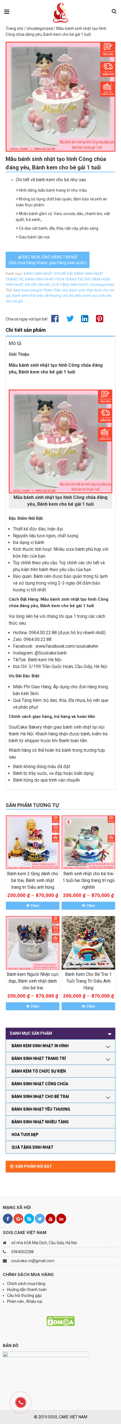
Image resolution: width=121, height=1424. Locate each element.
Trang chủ (14, 28)
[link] (66, 646)
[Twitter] (40, 1219)
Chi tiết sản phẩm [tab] (26, 330)
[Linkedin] (61, 1219)
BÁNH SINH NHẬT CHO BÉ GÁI (48, 273)
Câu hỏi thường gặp (24, 1295)
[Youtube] (50, 1219)
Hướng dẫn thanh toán (27, 1289)
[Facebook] (8, 1219)
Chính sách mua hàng (26, 1283)
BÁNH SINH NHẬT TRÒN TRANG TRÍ (54, 279)
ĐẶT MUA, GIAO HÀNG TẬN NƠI (47, 260)
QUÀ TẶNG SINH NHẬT (69, 284)
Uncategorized (40, 28)
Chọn (35, 906)
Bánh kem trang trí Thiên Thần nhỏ (40, 290)
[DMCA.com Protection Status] (60, 1320)
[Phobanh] (60, 12)
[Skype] (29, 1219)
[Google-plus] (18, 1219)
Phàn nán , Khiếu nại (25, 1301)
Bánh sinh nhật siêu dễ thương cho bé (42, 295)
